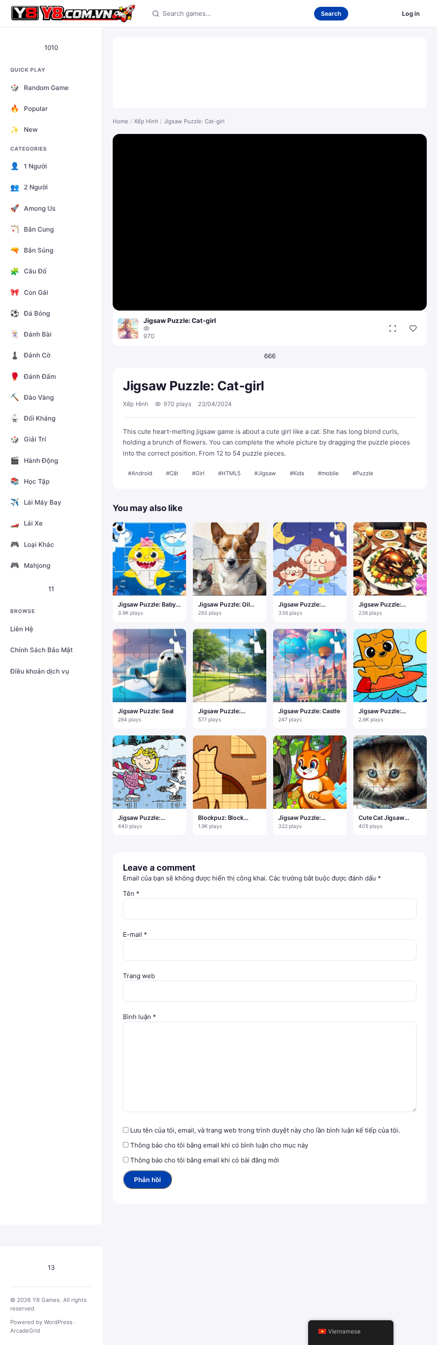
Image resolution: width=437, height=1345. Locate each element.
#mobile (328, 473)
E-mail (135, 934)
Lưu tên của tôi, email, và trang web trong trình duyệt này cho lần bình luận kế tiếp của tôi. (265, 1130)
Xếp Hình (146, 121)
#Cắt (172, 473)
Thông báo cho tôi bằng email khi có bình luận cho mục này (219, 1145)
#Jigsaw (265, 473)
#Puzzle (363, 473)
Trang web (139, 976)
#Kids (297, 473)
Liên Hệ (21, 629)
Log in (411, 13)
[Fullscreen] (392, 328)
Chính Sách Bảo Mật (41, 650)
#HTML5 (229, 473)
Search (331, 13)
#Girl (198, 473)
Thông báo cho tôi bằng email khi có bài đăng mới (204, 1160)
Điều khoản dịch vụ (39, 671)
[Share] (413, 328)
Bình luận (139, 1017)
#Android (140, 473)
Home (120, 121)
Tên (131, 893)
